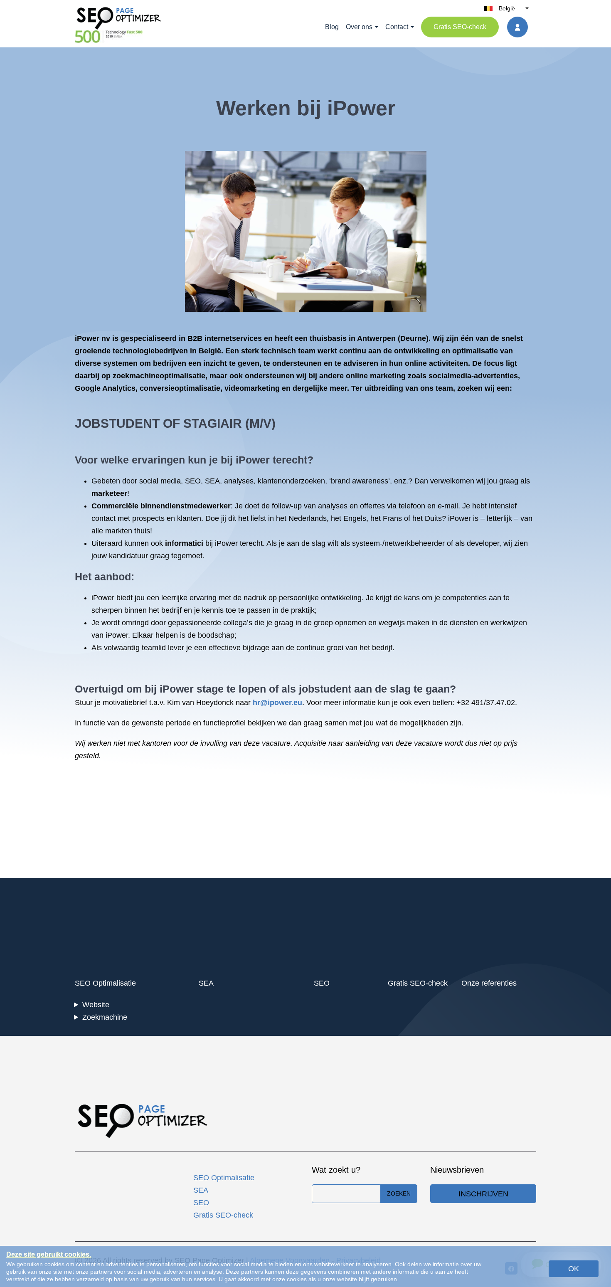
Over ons (359, 26)
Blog (332, 26)
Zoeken (399, 1193)
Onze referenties (489, 983)
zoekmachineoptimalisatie (159, 376)
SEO (193, 481)
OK (573, 1269)
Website (95, 1005)
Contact (396, 26)
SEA (212, 481)
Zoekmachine (104, 1017)
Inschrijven (483, 1194)
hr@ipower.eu (277, 702)
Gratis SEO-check (460, 26)
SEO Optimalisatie (105, 983)
